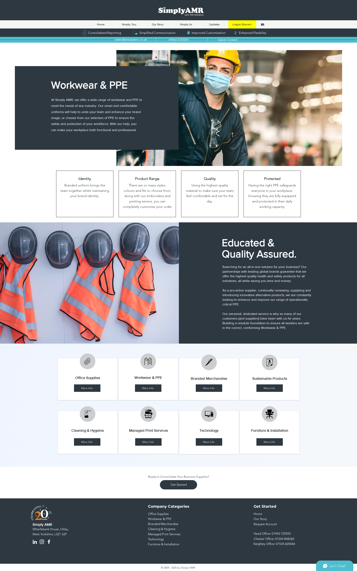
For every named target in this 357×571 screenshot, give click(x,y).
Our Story (260, 519)
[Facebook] (49, 542)
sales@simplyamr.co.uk (131, 39)
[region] (87, 379)
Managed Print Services (164, 534)
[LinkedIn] (262, 24)
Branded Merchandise (163, 524)
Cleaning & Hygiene (161, 529)
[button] (227, 40)
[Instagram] (42, 542)
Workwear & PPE (159, 519)
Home (258, 514)
